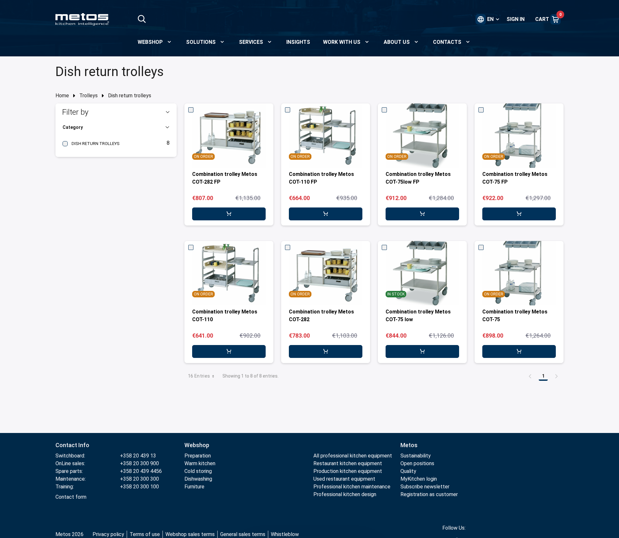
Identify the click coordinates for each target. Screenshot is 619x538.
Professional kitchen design (344, 494)
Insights (298, 42)
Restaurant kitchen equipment (348, 463)
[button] (116, 112)
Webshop (196, 445)
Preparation (197, 456)
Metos (409, 445)
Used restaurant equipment (344, 479)
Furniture (194, 487)
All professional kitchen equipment (352, 456)
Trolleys (88, 95)
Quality (408, 471)
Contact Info (72, 445)
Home (62, 95)
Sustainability (415, 456)
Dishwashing (198, 479)
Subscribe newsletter (424, 487)
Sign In (515, 19)
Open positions (417, 463)
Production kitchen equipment (347, 471)
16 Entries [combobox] (199, 376)
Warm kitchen (200, 463)
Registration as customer (429, 494)
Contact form (70, 497)
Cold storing (198, 471)
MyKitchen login (418, 479)
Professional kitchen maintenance (351, 487)
